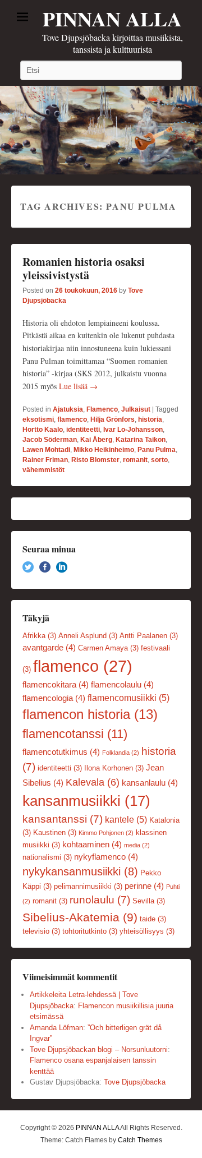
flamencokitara (55, 684)
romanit (135, 460)
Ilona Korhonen (114, 768)
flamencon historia (90, 714)
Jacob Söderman (49, 440)
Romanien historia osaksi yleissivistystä (83, 268)
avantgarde (49, 647)
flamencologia (53, 698)
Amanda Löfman (56, 1027)
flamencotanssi (74, 734)
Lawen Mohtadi (46, 450)
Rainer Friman (45, 460)
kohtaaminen (92, 844)
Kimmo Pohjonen (106, 832)
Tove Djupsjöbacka (135, 1082)
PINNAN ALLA (112, 18)
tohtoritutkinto (89, 931)
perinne (144, 886)
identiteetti (83, 429)
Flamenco (102, 409)
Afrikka (39, 635)
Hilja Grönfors (112, 419)
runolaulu (100, 900)
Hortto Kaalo (42, 429)
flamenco (72, 419)
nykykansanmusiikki (80, 871)
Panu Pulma (156, 450)
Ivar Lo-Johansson (133, 429)
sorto (159, 460)
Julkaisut (135, 409)
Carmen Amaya (108, 648)
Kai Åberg (96, 440)
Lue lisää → (78, 386)
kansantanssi (62, 819)
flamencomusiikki (128, 698)
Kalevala (93, 782)
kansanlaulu (150, 782)
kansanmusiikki (86, 801)
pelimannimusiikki (88, 886)
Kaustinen (54, 832)
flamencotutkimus (61, 752)
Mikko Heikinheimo (104, 450)
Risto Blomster (95, 460)
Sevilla (148, 901)
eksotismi (38, 419)
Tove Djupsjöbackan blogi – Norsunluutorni (99, 1049)
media (137, 845)
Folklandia (120, 752)
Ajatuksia (68, 409)
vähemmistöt (43, 470)
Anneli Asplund (87, 635)
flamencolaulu (122, 684)
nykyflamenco (106, 856)
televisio (41, 931)
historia (150, 419)
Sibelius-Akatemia (79, 917)
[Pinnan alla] (101, 130)
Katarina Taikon (141, 440)
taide (153, 919)
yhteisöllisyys (147, 931)
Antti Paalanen (149, 635)
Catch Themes (140, 1140)
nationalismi (47, 857)
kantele (126, 819)
